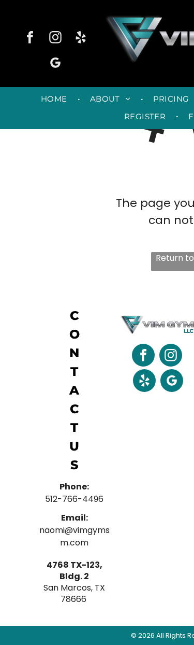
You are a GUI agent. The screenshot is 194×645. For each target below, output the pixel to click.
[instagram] (55, 38)
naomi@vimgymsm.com (74, 536)
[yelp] (80, 38)
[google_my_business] (55, 64)
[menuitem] (55, 99)
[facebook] (30, 38)
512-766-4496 (74, 499)
